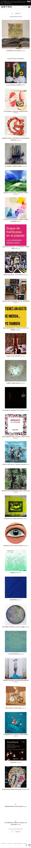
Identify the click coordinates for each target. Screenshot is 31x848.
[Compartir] (24, 7)
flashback (13, 762)
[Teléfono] (26, 7)
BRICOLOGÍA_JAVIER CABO (13, 708)
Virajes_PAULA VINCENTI (13, 356)
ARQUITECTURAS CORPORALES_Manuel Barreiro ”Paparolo (16, 139)
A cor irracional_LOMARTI (13, 85)
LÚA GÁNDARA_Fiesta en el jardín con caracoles (16, 823)
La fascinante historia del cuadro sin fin (14, 789)
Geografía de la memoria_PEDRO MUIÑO (16, 734)
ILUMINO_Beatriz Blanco (13, 383)
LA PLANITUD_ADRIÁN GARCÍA (13, 166)
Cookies (24, 843)
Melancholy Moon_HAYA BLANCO (13, 275)
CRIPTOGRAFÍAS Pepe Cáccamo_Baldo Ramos (16, 437)
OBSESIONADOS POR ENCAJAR (13, 806)
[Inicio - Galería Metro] (6, 7)
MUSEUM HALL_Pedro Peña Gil (13, 518)
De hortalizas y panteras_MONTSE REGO (16, 111)
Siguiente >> (17, 13)
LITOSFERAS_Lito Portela (13, 50)
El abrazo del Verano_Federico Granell (13, 464)
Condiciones (3, 843)
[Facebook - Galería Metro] (26, 846)
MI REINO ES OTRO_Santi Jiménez (13, 545)
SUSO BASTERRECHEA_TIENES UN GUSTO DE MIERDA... (15, 329)
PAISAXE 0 (13, 572)
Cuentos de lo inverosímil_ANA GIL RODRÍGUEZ (16, 301)
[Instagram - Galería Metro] (29, 846)
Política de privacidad (17, 843)
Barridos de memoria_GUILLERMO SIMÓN (16, 193)
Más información (7, 3)
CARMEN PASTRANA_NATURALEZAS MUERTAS (16, 680)
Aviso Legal (9, 843)
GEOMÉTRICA (13, 600)
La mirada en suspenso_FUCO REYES (13, 410)
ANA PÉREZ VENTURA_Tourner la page (13, 627)
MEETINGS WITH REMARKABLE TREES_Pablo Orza (16, 491)
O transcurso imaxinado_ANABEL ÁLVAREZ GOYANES (15, 220)
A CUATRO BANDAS (13, 654)
